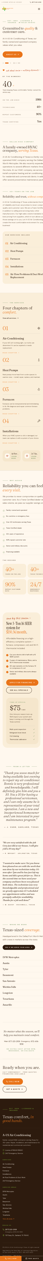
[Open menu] (39, 9)
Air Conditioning (8, 1164)
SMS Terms (17, 1255)
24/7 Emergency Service (11, 1181)
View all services (9, 318)
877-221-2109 (14, 1041)
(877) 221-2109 (36, 2)
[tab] (3, 63)
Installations (7, 1174)
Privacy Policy (7, 1255)
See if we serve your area (17, 947)
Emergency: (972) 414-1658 (14, 1232)
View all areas (7, 1219)
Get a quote (13, 1089)
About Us (11, 55)
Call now (14, 1082)
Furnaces (6, 1171)
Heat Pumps (7, 1167)
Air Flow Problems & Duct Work (14, 1177)
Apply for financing (21, 683)
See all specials (19, 690)
